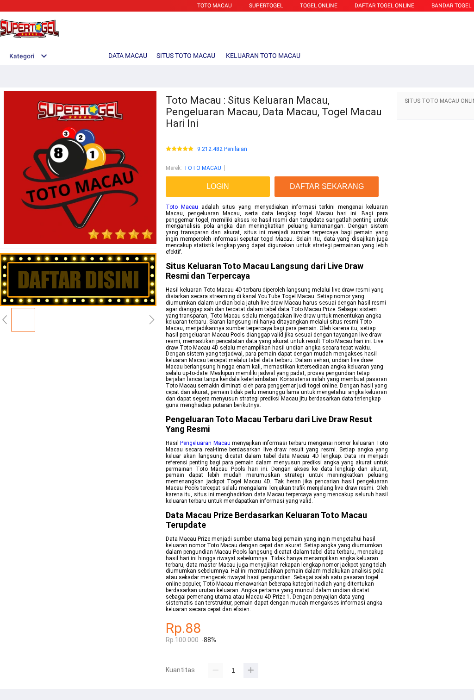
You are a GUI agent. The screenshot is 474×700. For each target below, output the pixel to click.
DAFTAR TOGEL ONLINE (384, 5)
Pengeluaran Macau (205, 443)
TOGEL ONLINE (318, 5)
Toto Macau (182, 207)
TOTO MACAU (214, 5)
